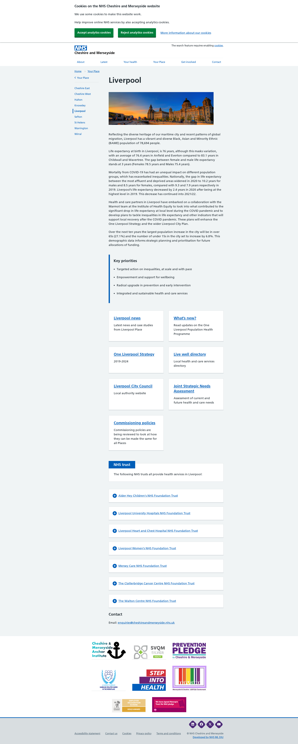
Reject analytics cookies (137, 32)
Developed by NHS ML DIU (208, 737)
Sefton (78, 116)
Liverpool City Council (133, 386)
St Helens (79, 122)
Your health (130, 62)
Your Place (159, 62)
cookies (218, 45)
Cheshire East (82, 88)
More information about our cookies (185, 33)
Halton (78, 99)
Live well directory (190, 354)
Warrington (81, 128)
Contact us (111, 733)
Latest (104, 62)
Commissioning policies (134, 423)
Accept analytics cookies (94, 32)
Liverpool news (127, 318)
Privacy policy (143, 733)
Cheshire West (82, 93)
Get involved (188, 62)
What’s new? (185, 318)
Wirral (77, 134)
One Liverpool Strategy (134, 354)
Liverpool (79, 111)
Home (77, 71)
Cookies (126, 733)
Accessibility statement (87, 733)
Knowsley (80, 105)
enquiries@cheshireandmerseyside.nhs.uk (146, 622)
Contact (216, 62)
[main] (149, 356)
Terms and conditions (168, 733)
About (80, 62)
